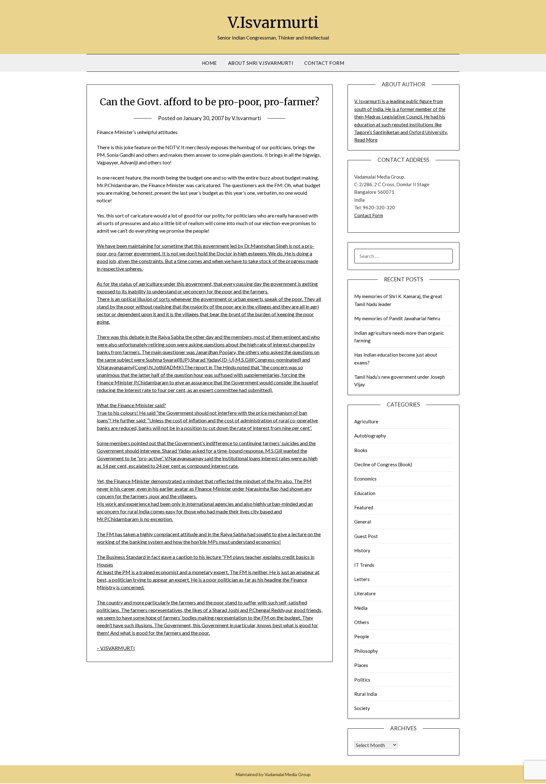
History (362, 550)
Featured (363, 507)
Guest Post (366, 536)
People (361, 636)
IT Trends (364, 565)
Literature (365, 593)
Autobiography (370, 435)
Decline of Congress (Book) (383, 464)
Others (361, 622)
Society (362, 708)
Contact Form (324, 63)
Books (360, 450)
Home (209, 63)
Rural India (365, 694)
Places (361, 665)
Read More (366, 140)
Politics (362, 680)
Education (364, 493)
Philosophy (366, 651)
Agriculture (366, 421)
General (362, 521)
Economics (365, 478)
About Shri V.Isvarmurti (261, 63)
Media (360, 608)
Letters (362, 579)
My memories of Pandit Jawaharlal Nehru (397, 318)
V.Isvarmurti (273, 22)
